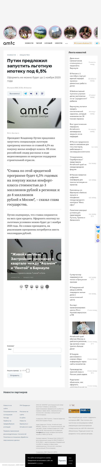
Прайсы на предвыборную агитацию (8, 424)
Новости (29, 43)
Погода (6, 418)
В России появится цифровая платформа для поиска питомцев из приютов (78, 180)
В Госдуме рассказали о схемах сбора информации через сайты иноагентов (78, 359)
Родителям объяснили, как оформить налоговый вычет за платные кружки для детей (78, 386)
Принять (62, 461)
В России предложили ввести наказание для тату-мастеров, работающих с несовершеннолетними (80, 147)
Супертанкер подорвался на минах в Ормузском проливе (78, 278)
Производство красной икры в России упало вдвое (78, 371)
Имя (9, 349)
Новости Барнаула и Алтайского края (26, 424)
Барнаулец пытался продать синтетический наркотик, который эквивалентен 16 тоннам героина (78, 112)
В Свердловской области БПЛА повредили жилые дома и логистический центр (77, 293)
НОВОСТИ (11, 55)
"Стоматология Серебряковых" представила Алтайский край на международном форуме (78, 163)
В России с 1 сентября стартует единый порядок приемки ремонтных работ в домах (78, 79)
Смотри (58, 43)
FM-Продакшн (25, 405)
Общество (25, 55)
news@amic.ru (40, 432)
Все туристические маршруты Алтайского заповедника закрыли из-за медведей (78, 130)
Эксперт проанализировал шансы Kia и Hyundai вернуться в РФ (78, 310)
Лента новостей (77, 52)
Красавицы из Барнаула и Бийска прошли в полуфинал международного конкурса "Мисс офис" (78, 197)
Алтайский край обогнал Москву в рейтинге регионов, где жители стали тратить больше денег (78, 342)
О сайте (22, 418)
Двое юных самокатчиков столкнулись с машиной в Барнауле (76, 63)
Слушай (48, 43)
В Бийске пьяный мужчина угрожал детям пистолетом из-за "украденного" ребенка (78, 96)
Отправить (14, 375)
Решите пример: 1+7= (16, 370)
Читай (39, 43)
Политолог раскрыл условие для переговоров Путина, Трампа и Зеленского (78, 215)
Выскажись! (15, 93)
